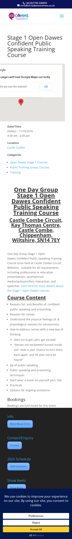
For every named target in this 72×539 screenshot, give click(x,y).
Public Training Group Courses (29, 167)
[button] (20, 102)
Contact (14, 445)
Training (15, 172)
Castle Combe (16, 147)
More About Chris (20, 424)
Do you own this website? (13, 86)
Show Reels (16, 487)
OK (46, 86)
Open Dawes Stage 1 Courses (29, 162)
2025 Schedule (18, 466)
